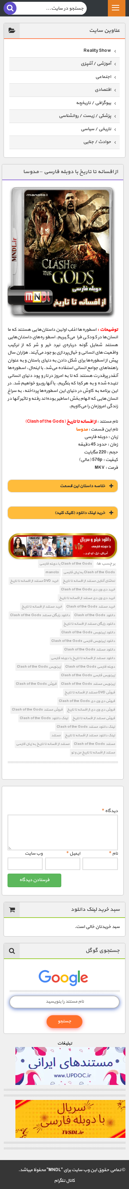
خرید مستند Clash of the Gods (90, 606)
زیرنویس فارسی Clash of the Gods (88, 675)
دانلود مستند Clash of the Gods (89, 649)
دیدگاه (110, 811)
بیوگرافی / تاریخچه (93, 103)
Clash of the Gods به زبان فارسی (89, 572)
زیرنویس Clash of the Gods (39, 666)
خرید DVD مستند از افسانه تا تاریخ (34, 581)
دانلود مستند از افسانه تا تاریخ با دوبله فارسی (83, 658)
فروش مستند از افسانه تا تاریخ (93, 718)
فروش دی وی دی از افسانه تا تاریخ (91, 709)
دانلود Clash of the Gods (94, 615)
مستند (56, 735)
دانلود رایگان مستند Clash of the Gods (40, 615)
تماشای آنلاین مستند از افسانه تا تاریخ (89, 581)
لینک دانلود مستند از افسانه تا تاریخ (90, 735)
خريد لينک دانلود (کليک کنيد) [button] (80, 513)
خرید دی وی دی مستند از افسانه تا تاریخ (87, 598)
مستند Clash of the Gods (94, 744)
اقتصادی (103, 89)
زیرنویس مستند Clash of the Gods (88, 684)
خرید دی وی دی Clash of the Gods (88, 589)
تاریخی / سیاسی (96, 129)
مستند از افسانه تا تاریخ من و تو (93, 752)
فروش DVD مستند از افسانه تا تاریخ (89, 692)
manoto (52, 572)
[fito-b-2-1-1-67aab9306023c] (63, 546)
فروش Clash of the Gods (36, 684)
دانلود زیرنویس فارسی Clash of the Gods (83, 641)
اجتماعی (103, 76)
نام (113, 853)
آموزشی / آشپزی (96, 63)
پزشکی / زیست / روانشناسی (85, 115)
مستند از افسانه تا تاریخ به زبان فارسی (43, 744)
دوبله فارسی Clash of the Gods (90, 666)
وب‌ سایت (34, 853)
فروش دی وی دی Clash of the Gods (87, 701)
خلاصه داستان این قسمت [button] (82, 486)
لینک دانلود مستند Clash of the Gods (86, 726)
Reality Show (97, 50)
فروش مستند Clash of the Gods (37, 709)
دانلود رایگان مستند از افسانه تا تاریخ (89, 624)
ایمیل (73, 853)
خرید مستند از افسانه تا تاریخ (42, 606)
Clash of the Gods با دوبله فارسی (65, 563)
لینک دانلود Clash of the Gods (44, 718)
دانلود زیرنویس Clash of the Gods (88, 632)
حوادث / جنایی (97, 142)
